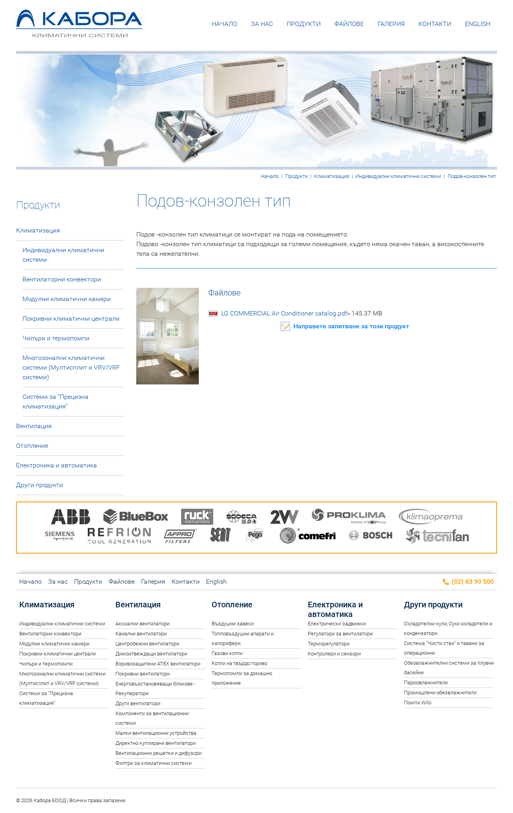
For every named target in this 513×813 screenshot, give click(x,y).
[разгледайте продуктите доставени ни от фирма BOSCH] (370, 537)
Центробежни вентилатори (147, 644)
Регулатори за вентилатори (340, 634)
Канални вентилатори (141, 634)
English (477, 24)
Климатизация (331, 176)
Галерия (391, 24)
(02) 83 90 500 (472, 581)
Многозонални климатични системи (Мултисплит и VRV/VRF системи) (71, 367)
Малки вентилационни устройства (155, 733)
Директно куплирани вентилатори (155, 743)
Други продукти (39, 485)
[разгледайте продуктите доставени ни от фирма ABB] (70, 518)
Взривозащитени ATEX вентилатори (157, 664)
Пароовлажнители (426, 683)
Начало (224, 24)
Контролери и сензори (334, 654)
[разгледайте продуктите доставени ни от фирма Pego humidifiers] (255, 537)
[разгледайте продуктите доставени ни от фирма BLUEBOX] (135, 518)
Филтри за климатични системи (153, 763)
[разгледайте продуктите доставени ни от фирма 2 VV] (284, 518)
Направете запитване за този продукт (351, 326)
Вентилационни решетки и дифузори (158, 753)
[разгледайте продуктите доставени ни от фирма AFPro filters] (180, 537)
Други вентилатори (137, 703)
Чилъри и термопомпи (55, 338)
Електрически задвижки (337, 624)
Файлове (349, 24)
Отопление (32, 445)
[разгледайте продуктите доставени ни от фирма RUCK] (197, 518)
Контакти (434, 24)
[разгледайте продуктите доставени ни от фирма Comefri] (307, 537)
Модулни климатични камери (66, 299)
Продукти (304, 24)
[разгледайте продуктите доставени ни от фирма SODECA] (241, 518)
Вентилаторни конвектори (61, 279)
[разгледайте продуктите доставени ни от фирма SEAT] (221, 537)
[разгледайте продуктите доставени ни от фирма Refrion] (119, 537)
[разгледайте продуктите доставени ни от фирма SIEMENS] (59, 537)
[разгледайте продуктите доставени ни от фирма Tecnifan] (437, 537)
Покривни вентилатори (142, 674)
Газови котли (227, 653)
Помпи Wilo (417, 703)
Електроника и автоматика (56, 465)
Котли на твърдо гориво (239, 663)
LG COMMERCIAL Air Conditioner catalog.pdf (301, 313)
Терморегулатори (328, 644)
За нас (262, 24)
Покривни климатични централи (70, 318)
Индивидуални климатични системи (398, 176)
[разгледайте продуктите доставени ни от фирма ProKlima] (349, 518)
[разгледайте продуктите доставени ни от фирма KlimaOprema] (431, 518)
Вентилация (34, 426)
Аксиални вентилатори (142, 624)
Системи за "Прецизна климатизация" (55, 401)
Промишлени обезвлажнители (440, 693)
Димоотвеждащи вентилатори (151, 654)
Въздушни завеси (233, 624)
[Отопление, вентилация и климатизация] (79, 31)
